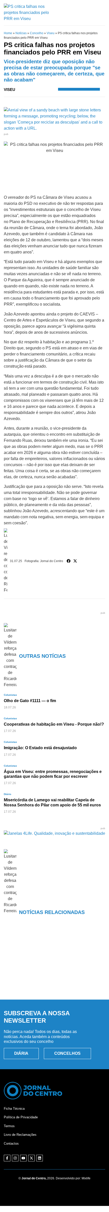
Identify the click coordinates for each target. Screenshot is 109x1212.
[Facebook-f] (7, 1158)
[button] (69, 561)
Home (8, 33)
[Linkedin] (39, 1158)
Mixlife (86, 1178)
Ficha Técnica (14, 1108)
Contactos (11, 1143)
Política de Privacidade (21, 1117)
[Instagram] (15, 1158)
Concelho (36, 33)
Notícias (21, 33)
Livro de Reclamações (20, 1135)
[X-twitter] (31, 1158)
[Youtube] (23, 1158)
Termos (9, 1126)
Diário (7, 794)
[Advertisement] (54, 965)
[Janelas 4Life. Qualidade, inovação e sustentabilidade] (54, 833)
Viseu (51, 33)
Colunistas (10, 694)
